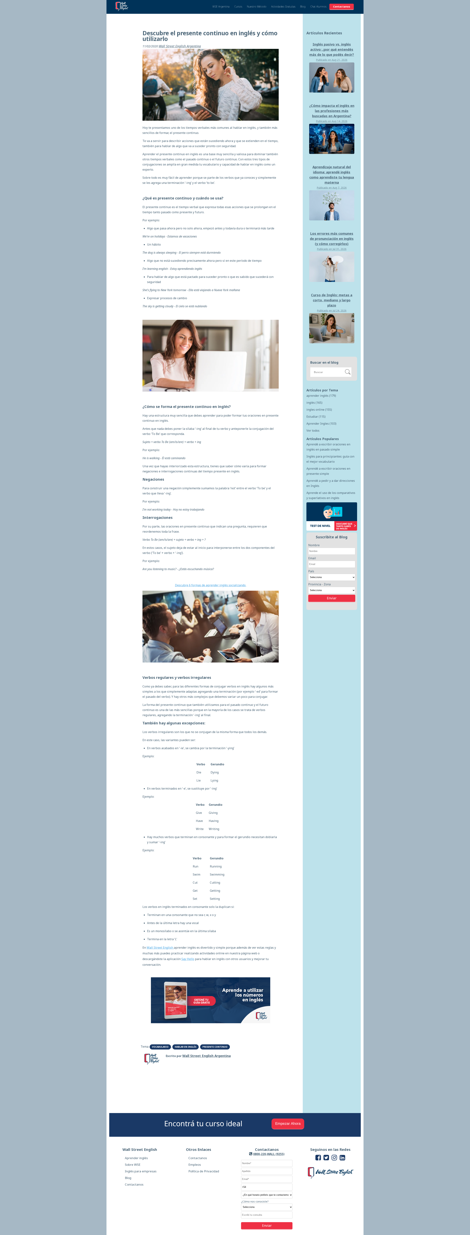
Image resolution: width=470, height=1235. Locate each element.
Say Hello (187, 959)
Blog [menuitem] (128, 1178)
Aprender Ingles (321, 424)
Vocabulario (160, 1046)
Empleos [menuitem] (194, 1164)
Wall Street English (160, 948)
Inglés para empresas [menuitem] (140, 1171)
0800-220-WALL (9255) (268, 1154)
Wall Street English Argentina (180, 46)
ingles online (319, 410)
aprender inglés (321, 396)
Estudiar (316, 417)
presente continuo (215, 1046)
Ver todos (312, 431)
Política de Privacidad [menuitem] (203, 1171)
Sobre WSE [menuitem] (132, 1164)
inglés (314, 403)
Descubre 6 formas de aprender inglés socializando (210, 585)
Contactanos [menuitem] (134, 1184)
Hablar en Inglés (185, 1046)
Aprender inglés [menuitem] (136, 1158)
